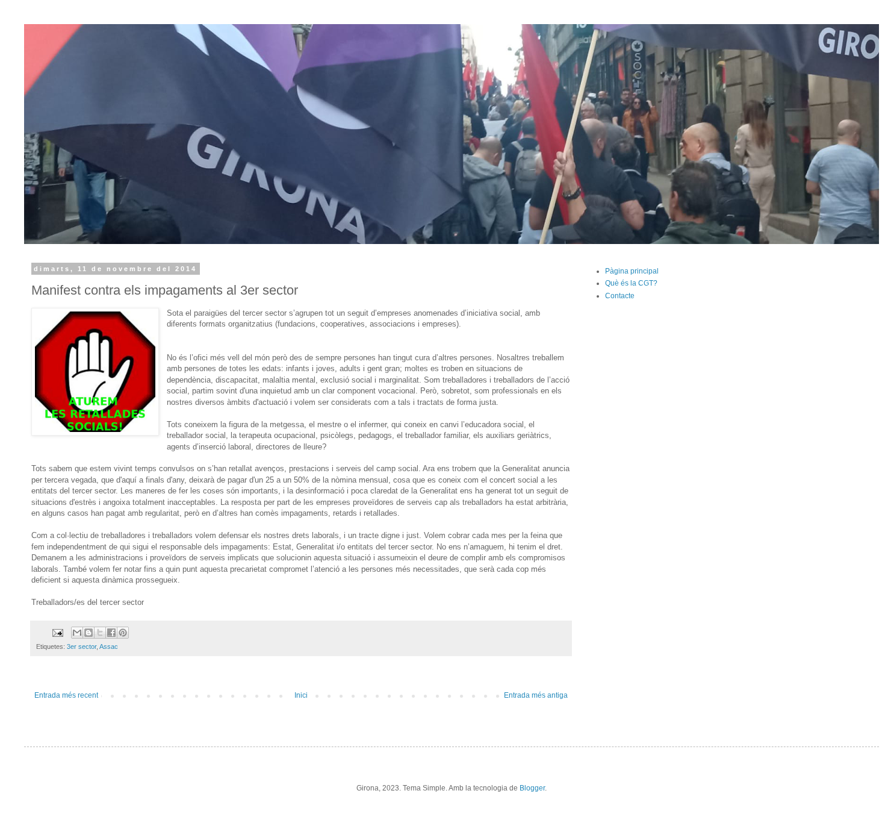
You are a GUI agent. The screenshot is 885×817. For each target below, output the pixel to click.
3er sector (81, 646)
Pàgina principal (632, 271)
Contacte (620, 296)
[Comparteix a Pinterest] (123, 633)
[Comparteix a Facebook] (111, 633)
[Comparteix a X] (100, 633)
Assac (108, 646)
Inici (301, 695)
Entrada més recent (66, 695)
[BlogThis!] (88, 633)
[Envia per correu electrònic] (77, 633)
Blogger (532, 788)
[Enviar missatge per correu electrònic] (57, 632)
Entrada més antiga (536, 695)
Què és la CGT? (631, 283)
